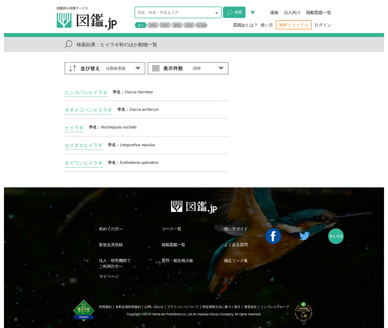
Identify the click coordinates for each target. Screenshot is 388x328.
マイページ (109, 276)
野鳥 (165, 25)
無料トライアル (294, 25)
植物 (153, 25)
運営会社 (250, 306)
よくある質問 (236, 244)
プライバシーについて (183, 306)
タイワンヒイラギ (84, 162)
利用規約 (105, 306)
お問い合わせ (153, 306)
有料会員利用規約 (128, 306)
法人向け (292, 12)
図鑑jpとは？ (245, 25)
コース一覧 (171, 228)
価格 (274, 12)
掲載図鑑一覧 (318, 12)
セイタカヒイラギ (84, 144)
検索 (238, 12)
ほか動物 (201, 25)
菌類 (177, 25)
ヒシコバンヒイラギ (86, 92)
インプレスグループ (275, 306)
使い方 (267, 25)
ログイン (322, 25)
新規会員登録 (111, 244)
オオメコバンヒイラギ (88, 109)
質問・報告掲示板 (177, 260)
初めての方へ (111, 228)
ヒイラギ (74, 127)
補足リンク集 (236, 260)
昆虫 (189, 25)
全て (141, 25)
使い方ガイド (236, 228)
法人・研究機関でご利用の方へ (115, 263)
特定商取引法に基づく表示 (221, 306)
